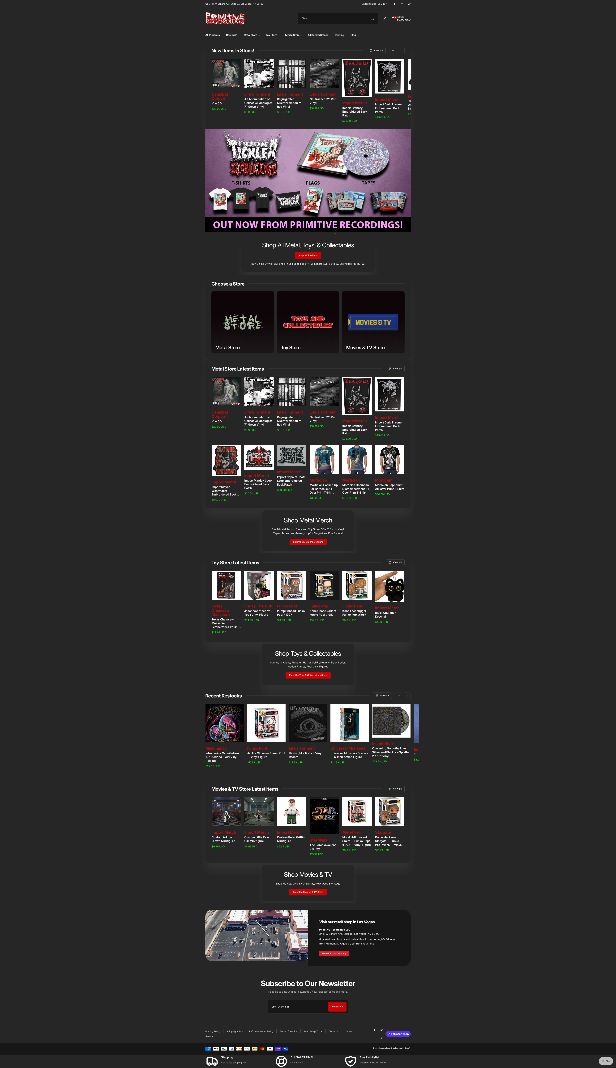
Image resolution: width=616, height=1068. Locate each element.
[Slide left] (392, 50)
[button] (401, 18)
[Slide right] (401, 50)
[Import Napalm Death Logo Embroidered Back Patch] (291, 460)
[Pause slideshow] (333, 231)
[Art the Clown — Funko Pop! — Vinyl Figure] (266, 736)
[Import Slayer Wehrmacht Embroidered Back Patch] (226, 470)
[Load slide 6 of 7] (314, 232)
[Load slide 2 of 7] (295, 232)
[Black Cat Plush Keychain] (389, 595)
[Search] (372, 18)
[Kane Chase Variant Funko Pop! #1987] (324, 594)
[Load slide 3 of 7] (299, 232)
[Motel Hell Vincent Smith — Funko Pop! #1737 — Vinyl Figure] (357, 820)
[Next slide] (326, 231)
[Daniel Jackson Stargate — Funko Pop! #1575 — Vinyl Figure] (389, 820)
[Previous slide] (282, 231)
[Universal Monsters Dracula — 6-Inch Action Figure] (349, 736)
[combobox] (338, 18)
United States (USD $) (373, 3)
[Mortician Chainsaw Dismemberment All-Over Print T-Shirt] (357, 468)
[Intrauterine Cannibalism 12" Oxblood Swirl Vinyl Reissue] (224, 736)
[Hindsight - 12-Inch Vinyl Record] (308, 736)
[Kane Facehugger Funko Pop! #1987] (357, 594)
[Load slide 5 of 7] (309, 232)
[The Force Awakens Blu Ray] (324, 828)
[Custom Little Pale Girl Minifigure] (259, 820)
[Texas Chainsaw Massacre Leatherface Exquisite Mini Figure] (226, 594)
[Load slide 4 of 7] (304, 232)
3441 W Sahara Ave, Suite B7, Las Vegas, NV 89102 (349, 933)
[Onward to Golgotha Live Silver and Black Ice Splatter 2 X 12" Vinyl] (391, 731)
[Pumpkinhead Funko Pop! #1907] (291, 594)
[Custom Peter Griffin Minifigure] (291, 820)
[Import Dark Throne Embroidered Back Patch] (389, 87)
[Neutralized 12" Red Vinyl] (324, 82)
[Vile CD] (226, 82)
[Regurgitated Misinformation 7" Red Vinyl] (291, 82)
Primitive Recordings (387, 1048)
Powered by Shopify (403, 1048)
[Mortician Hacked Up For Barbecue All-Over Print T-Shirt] (324, 468)
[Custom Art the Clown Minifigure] (226, 820)
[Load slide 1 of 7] (290, 232)
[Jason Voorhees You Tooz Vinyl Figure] (259, 594)
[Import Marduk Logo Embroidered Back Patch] (259, 463)
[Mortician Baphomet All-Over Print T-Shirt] (389, 468)
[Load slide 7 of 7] (319, 232)
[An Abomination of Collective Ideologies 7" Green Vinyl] (259, 82)
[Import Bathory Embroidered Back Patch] (357, 90)
